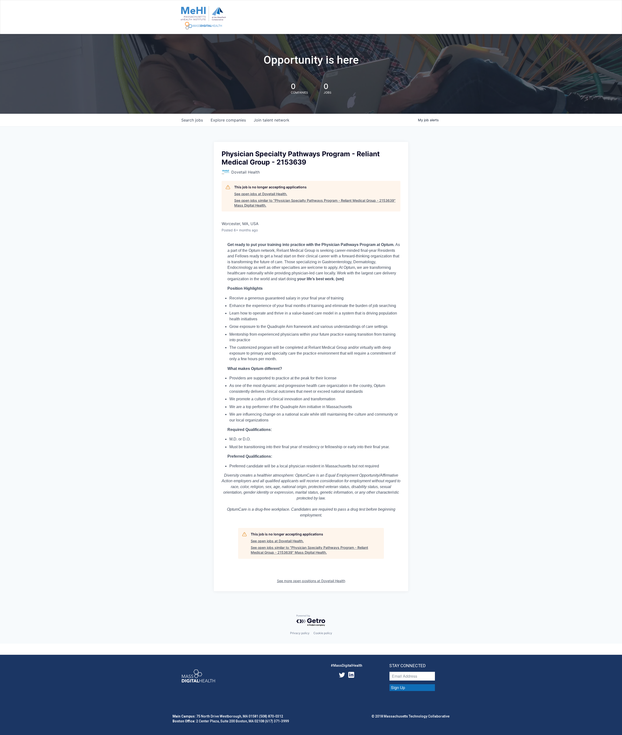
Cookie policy (322, 633)
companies (228, 120)
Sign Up (398, 687)
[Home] (203, 18)
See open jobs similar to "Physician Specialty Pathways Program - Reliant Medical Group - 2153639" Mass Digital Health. (315, 202)
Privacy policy (300, 633)
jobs (192, 120)
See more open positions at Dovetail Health (311, 581)
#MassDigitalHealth (346, 665)
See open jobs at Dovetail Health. (260, 194)
